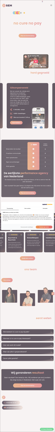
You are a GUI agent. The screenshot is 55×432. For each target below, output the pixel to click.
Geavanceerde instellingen (27, 227)
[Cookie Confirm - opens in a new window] (47, 204)
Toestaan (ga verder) (44, 227)
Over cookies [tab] (27, 208)
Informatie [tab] (45, 208)
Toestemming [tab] (10, 208)
